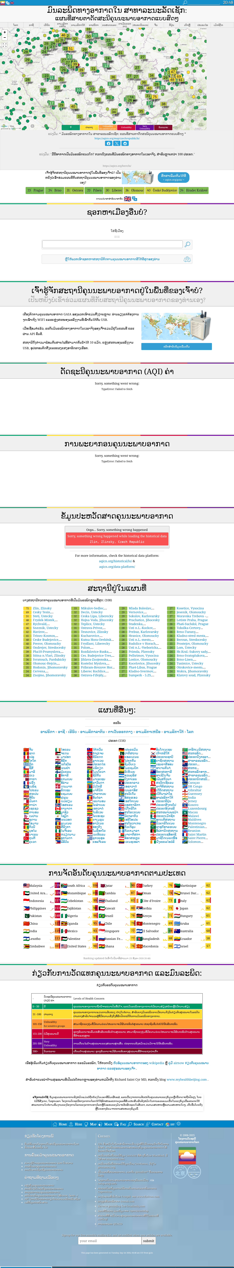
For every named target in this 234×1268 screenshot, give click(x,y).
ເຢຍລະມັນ (128, 749)
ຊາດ (29, 753)
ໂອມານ (30, 823)
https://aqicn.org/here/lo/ (117, 165)
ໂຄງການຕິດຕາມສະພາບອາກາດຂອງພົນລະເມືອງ (123, 1180)
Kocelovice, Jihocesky (141, 663)
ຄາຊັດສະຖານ (162, 760)
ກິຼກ (28, 764)
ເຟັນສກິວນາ (160, 779)
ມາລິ (29, 772)
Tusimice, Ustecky (186, 663)
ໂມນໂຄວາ (96, 772)
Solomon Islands (191, 843)
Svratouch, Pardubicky (46, 659)
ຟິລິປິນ (62, 842)
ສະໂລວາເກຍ (130, 823)
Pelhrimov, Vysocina (140, 655)
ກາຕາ (30, 779)
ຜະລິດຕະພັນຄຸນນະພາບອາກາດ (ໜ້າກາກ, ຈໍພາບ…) (51, 1195)
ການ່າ (30, 805)
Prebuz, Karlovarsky (140, 632)
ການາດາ (63, 808)
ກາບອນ (31, 812)
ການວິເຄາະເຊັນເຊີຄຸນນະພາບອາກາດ (43, 1169)
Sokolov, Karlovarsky (140, 616)
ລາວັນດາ (95, 782)
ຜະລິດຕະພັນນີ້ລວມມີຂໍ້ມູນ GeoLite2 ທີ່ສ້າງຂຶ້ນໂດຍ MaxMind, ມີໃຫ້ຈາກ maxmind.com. (133, 1157)
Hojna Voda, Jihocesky (93, 620)
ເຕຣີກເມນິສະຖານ (196, 749)
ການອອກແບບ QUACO (110, 1223)
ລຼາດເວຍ (95, 760)
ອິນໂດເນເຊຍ (161, 749)
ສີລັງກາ (62, 827)
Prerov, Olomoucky (43, 643)
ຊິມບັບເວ (127, 764)
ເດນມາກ (63, 786)
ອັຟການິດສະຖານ (164, 830)
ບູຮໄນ (30, 830)
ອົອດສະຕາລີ (161, 772)
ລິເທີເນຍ (127, 772)
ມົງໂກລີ (94, 786)
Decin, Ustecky (88, 612)
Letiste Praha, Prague (189, 620)
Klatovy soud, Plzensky (190, 675)
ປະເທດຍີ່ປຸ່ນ (160, 801)
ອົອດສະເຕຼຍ (129, 838)
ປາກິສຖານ (128, 753)
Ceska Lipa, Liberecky (93, 616)
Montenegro (194, 823)
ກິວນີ (29, 827)
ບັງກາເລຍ (128, 779)
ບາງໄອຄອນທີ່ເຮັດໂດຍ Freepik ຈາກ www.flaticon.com (128, 1196)
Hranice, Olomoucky (140, 636)
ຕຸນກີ (29, 838)
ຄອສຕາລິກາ (129, 805)
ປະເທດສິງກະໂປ (163, 805)
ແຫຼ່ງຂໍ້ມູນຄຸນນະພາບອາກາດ (39, 1185)
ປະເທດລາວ (129, 782)
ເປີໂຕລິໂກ (127, 808)
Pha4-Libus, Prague (139, 667)
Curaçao (191, 782)
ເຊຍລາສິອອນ (161, 764)
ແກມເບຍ (63, 779)
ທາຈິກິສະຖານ (162, 786)
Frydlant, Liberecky (92, 643)
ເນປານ (30, 816)
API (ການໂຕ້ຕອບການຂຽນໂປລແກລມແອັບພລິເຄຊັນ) (52, 1199)
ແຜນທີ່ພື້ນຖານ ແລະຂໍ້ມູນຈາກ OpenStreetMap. (123, 1210)
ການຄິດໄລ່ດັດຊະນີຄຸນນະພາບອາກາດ (43, 1188)
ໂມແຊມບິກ (128, 768)
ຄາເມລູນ (95, 819)
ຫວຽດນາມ (65, 834)
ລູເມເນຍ (63, 823)
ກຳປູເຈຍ (95, 753)
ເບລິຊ (29, 786)
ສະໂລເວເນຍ (129, 812)
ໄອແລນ (62, 749)
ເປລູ (28, 757)
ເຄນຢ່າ (62, 768)
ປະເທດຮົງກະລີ (162, 808)
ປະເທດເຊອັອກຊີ (163, 834)
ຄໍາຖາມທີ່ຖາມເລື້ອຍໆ (41, 1177)
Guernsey (192, 794)
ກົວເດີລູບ (127, 827)
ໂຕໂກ (29, 760)
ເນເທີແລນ (96, 834)
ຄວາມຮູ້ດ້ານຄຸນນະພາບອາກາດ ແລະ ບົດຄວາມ (48, 1162)
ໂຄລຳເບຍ (96, 805)
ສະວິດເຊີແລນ (162, 782)
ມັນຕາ (30, 801)
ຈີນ (28, 749)
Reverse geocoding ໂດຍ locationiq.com (121, 1206)
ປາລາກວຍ (96, 794)
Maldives (191, 819)
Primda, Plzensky (138, 651)
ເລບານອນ (96, 801)
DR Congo (192, 786)
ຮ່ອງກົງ (94, 827)
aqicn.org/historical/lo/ (115, 561)
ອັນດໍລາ (94, 797)
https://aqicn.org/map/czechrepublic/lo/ (117, 138)
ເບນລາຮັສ (128, 790)
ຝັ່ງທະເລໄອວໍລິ (162, 842)
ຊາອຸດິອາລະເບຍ (163, 827)
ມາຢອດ (63, 757)
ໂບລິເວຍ (95, 812)
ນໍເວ (28, 775)
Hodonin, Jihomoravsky (46, 667)
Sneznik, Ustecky (42, 628)
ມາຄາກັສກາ (129, 834)
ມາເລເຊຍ (96, 779)
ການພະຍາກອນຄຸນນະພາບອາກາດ (42, 1192)
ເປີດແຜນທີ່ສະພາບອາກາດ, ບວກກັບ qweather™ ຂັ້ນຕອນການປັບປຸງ (130, 1173)
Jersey (189, 801)
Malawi (190, 816)
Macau (190, 812)
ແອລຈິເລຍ (96, 842)
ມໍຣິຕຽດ (95, 768)
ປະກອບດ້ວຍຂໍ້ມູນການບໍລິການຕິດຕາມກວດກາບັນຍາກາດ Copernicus (127, 1190)
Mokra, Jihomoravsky (189, 671)
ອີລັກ (61, 760)
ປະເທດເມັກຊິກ (162, 816)
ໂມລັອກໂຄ (96, 830)
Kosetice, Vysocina (187, 608)
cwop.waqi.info (107, 1183)
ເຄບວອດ (63, 819)
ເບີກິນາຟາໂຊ (161, 794)
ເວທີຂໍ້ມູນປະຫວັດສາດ (35, 1202)
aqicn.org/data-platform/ (117, 567)
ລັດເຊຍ (62, 790)
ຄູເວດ (29, 842)
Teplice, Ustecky (89, 624)
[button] (4, 32)
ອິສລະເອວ (128, 797)
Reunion (191, 830)
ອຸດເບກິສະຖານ (162, 819)
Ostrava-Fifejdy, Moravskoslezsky (87, 677)
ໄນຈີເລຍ (63, 830)
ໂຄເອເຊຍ (95, 816)
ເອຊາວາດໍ (128, 786)
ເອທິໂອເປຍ (128, 819)
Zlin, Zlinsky (39, 608)
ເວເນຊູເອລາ (129, 842)
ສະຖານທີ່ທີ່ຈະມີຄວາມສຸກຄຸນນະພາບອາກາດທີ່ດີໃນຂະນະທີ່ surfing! (128, 1217)
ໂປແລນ (31, 790)
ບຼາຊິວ (61, 812)
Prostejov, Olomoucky (189, 643)
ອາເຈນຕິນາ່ (160, 768)
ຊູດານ (30, 819)
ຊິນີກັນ (94, 775)
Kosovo (190, 805)
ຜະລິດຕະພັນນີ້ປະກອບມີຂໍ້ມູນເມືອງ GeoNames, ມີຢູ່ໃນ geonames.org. (127, 1165)
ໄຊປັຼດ (61, 816)
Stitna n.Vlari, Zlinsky (45, 655)
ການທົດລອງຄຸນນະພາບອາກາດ (40, 1166)
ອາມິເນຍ (95, 823)
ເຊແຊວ (30, 808)
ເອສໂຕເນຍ (128, 801)
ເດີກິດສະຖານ (161, 790)
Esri (13, 128)
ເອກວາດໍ (95, 808)
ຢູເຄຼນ (61, 797)
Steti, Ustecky (39, 616)
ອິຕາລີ (62, 775)
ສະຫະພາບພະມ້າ (164, 812)
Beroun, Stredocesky (188, 640)
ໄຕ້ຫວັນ (95, 749)
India (189, 797)
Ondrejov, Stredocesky (46, 647)
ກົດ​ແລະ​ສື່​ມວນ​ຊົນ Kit (36, 1147)
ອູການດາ (63, 838)
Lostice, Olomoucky (139, 659)
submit (148, 1241)
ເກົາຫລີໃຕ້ (159, 753)
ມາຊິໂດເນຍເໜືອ (163, 838)
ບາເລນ (30, 834)
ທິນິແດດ (95, 757)
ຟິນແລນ (63, 772)
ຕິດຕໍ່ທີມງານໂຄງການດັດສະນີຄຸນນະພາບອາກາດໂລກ (51, 1144)
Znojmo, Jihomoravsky (46, 675)
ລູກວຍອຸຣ (96, 838)
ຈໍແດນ (62, 753)
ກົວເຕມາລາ (129, 830)
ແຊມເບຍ (63, 794)
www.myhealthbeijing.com (187, 1079)
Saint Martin (194, 834)
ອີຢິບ (29, 797)
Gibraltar (191, 790)
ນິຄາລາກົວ (128, 816)
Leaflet (4, 126)
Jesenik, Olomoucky (188, 612)
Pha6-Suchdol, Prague (189, 624)
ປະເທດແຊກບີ (161, 757)
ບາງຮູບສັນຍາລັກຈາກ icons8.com (116, 1201)
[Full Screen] (4, 45)
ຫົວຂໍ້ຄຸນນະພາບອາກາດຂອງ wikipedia (138, 1063)
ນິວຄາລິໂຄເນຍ (162, 823)
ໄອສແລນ (64, 805)
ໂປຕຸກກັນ (127, 760)
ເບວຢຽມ (63, 801)
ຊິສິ (28, 768)
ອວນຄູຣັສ (128, 775)
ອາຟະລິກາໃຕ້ (161, 797)
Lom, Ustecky (183, 647)
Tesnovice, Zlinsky (91, 632)
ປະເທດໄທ (96, 764)
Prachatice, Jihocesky (141, 620)
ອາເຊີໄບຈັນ (160, 775)
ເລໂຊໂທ (63, 764)
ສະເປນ (30, 794)
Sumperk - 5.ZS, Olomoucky (135, 677)
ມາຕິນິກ (95, 790)
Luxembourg (194, 808)
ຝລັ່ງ (29, 782)
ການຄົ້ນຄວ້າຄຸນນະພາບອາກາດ (49, 1155)
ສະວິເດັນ (127, 794)
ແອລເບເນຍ (129, 757)
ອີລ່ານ (62, 782)
